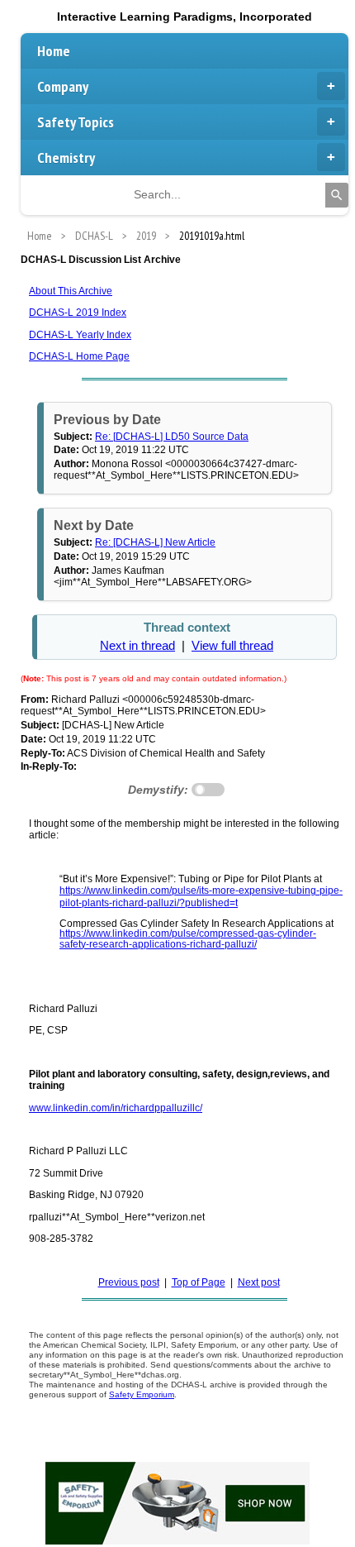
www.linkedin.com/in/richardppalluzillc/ (115, 1108)
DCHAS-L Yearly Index (80, 335)
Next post (259, 1282)
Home (53, 50)
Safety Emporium (141, 1394)
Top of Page (198, 1282)
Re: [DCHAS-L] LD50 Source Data (171, 436)
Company (62, 86)
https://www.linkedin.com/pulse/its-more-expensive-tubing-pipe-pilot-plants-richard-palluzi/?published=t (201, 896)
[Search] (336, 195)
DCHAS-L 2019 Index (77, 312)
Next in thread (137, 645)
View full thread (232, 645)
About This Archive (70, 291)
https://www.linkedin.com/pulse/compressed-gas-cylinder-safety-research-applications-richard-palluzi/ (187, 938)
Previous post (128, 1282)
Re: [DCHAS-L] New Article (155, 542)
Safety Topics (75, 121)
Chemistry (66, 157)
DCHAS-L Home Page (79, 356)
